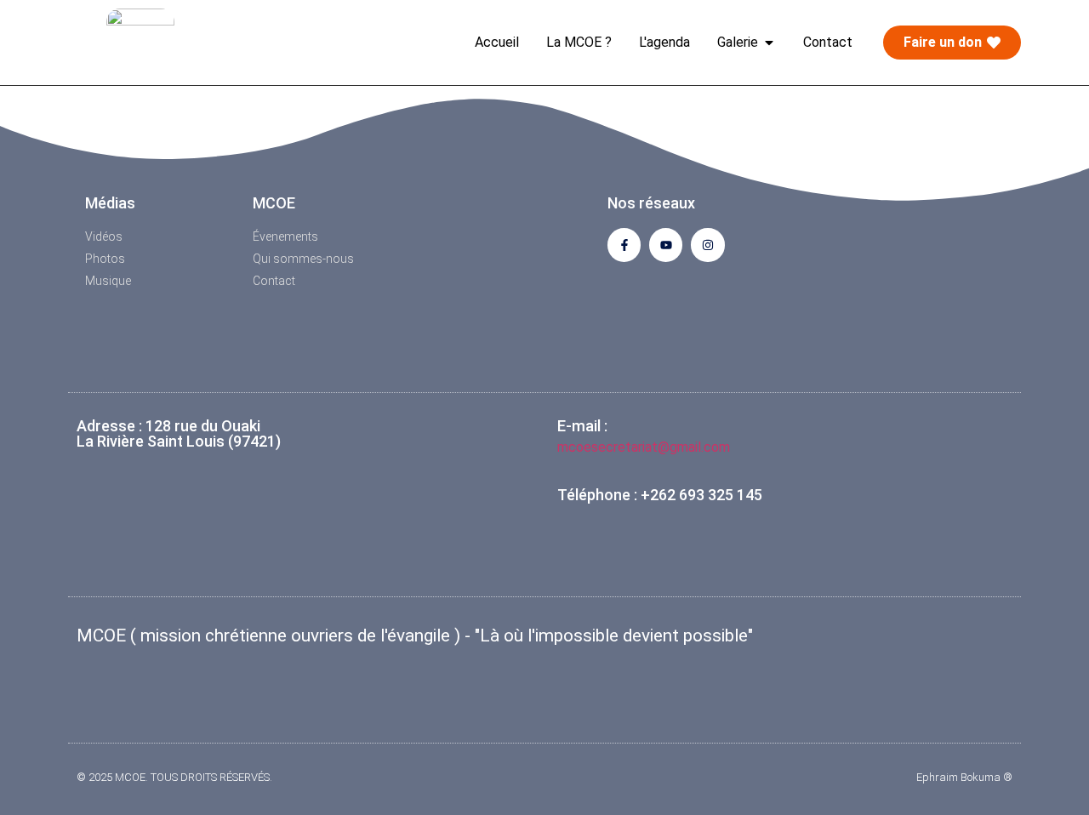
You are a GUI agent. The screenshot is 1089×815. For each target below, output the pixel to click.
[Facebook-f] (624, 244)
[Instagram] (707, 244)
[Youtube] (665, 244)
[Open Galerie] (769, 42)
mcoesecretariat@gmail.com (643, 447)
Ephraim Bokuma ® (964, 777)
